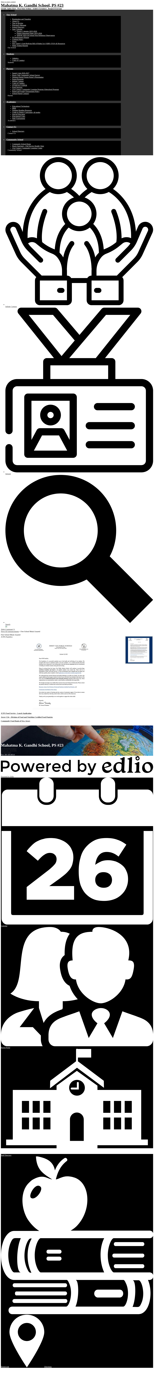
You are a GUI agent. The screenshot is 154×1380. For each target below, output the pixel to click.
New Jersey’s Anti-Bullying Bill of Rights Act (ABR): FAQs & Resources (38, 44)
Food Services (17, 87)
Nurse (14, 41)
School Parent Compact (20, 93)
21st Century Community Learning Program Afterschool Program (35, 89)
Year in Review (17, 23)
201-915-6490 (6, 753)
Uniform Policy (17, 39)
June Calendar (17, 29)
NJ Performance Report (20, 37)
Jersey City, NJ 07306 (9, 750)
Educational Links (18, 116)
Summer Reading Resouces (22, 110)
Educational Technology (21, 106)
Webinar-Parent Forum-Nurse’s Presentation (28, 77)
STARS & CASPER (19, 85)
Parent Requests (18, 79)
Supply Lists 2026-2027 (20, 73)
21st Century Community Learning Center (27, 148)
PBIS (14, 108)
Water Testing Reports (20, 46)
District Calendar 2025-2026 (27, 31)
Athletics (15, 58)
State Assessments (18, 118)
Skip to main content (8, 2)
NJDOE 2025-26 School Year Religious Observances (36, 35)
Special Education (18, 114)
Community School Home (21, 144)
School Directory (18, 27)
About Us (15, 21)
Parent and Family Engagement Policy (25, 91)
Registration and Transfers (21, 19)
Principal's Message (19, 25)
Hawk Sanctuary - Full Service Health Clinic (28, 146)
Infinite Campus (18, 81)
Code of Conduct (18, 60)
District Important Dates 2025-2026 (29, 33)
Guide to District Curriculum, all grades (26, 112)
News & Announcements (10, 631)
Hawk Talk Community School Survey (26, 75)
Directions (48, 1367)
